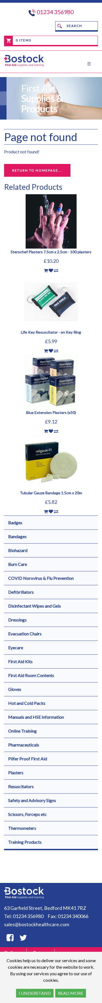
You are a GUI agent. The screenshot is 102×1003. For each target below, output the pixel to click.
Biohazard (17, 550)
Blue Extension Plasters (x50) (51, 412)
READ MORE (70, 993)
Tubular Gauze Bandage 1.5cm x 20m (51, 492)
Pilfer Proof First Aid (27, 758)
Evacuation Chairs (25, 633)
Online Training (22, 730)
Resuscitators (21, 786)
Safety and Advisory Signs (32, 800)
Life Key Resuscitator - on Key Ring (51, 332)
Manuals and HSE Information (36, 717)
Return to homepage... (37, 170)
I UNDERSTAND (35, 993)
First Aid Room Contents (31, 675)
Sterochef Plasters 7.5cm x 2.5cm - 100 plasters (51, 251)
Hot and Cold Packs (26, 703)
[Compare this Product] (56, 270)
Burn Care (17, 564)
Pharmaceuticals (23, 744)
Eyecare (15, 647)
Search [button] (74, 26)
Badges (15, 522)
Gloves (14, 689)
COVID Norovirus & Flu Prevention (41, 578)
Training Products (25, 842)
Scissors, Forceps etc (27, 814)
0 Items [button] (23, 40)
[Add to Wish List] (51, 270)
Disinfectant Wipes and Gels (34, 605)
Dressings (17, 619)
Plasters (15, 772)
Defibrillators (21, 592)
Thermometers (22, 828)
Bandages (17, 536)
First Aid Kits (20, 661)
